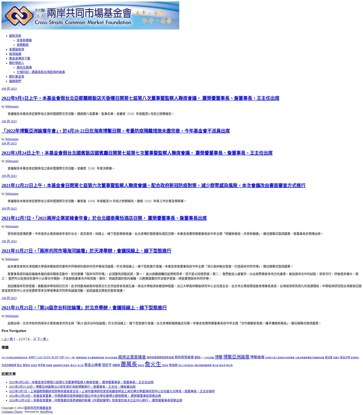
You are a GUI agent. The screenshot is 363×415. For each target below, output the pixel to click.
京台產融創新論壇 (96, 358)
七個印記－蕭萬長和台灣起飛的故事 (41, 72)
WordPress (46, 411)
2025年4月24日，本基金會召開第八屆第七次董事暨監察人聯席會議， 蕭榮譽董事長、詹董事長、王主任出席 (81, 382)
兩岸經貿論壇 (184, 357)
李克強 (41, 365)
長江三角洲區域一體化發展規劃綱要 (195, 365)
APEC (32, 357)
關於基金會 (16, 76)
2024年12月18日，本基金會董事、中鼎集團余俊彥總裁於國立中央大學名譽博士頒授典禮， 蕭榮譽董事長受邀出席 (85, 395)
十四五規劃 (209, 358)
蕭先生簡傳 (24, 67)
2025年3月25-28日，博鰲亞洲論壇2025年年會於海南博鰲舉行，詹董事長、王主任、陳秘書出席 (72, 386)
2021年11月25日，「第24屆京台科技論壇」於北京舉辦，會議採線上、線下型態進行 (84, 307)
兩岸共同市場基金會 (37, 408)
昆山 (19, 365)
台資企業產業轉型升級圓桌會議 (309, 358)
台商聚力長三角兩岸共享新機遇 (279, 358)
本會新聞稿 (24, 40)
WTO (67, 358)
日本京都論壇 (9, 365)
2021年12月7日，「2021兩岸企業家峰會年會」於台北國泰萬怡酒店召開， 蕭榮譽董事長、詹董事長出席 (104, 218)
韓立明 (229, 365)
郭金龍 (173, 365)
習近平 (107, 365)
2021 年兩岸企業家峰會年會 (14, 358)
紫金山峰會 (92, 365)
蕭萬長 (129, 364)
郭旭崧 (165, 365)
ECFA (47, 357)
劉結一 (199, 357)
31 (34, 339)
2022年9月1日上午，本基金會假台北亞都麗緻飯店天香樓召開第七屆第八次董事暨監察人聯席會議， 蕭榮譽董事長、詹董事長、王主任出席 (140, 98)
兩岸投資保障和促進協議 (160, 357)
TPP (61, 357)
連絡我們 (15, 81)
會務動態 (23, 44)
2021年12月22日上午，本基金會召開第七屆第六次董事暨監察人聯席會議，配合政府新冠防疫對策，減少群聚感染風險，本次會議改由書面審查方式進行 (154, 185)
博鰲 (219, 357)
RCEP (54, 357)
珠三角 (80, 365)
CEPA (40, 357)
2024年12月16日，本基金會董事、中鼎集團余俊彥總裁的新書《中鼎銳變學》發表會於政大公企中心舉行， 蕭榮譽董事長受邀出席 (95, 400)
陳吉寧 (222, 365)
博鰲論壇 (257, 357)
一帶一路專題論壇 (78, 358)
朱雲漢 (34, 365)
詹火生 (153, 364)
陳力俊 (215, 365)
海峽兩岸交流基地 (61, 365)
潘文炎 (73, 365)
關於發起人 (16, 63)
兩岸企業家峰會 (132, 357)
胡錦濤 (116, 365)
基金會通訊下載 (19, 58)
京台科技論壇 (111, 358)
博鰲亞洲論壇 (236, 356)
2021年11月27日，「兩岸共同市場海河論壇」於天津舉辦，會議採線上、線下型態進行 (86, 250)
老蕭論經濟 (16, 49)
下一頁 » (42, 339)
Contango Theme (12, 411)
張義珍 (336, 358)
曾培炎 (26, 365)
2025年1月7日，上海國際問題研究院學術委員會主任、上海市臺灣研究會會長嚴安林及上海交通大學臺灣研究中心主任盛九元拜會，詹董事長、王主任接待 (112, 391)
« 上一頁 (7, 339)
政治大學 (345, 357)
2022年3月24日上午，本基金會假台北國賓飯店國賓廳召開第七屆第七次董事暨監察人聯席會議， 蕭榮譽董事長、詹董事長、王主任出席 (137, 153)
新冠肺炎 (355, 358)
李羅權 (49, 365)
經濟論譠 (15, 54)
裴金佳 (141, 365)
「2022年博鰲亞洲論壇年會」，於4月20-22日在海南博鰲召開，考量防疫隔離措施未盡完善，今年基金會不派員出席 (116, 130)
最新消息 (15, 35)
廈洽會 (328, 357)
